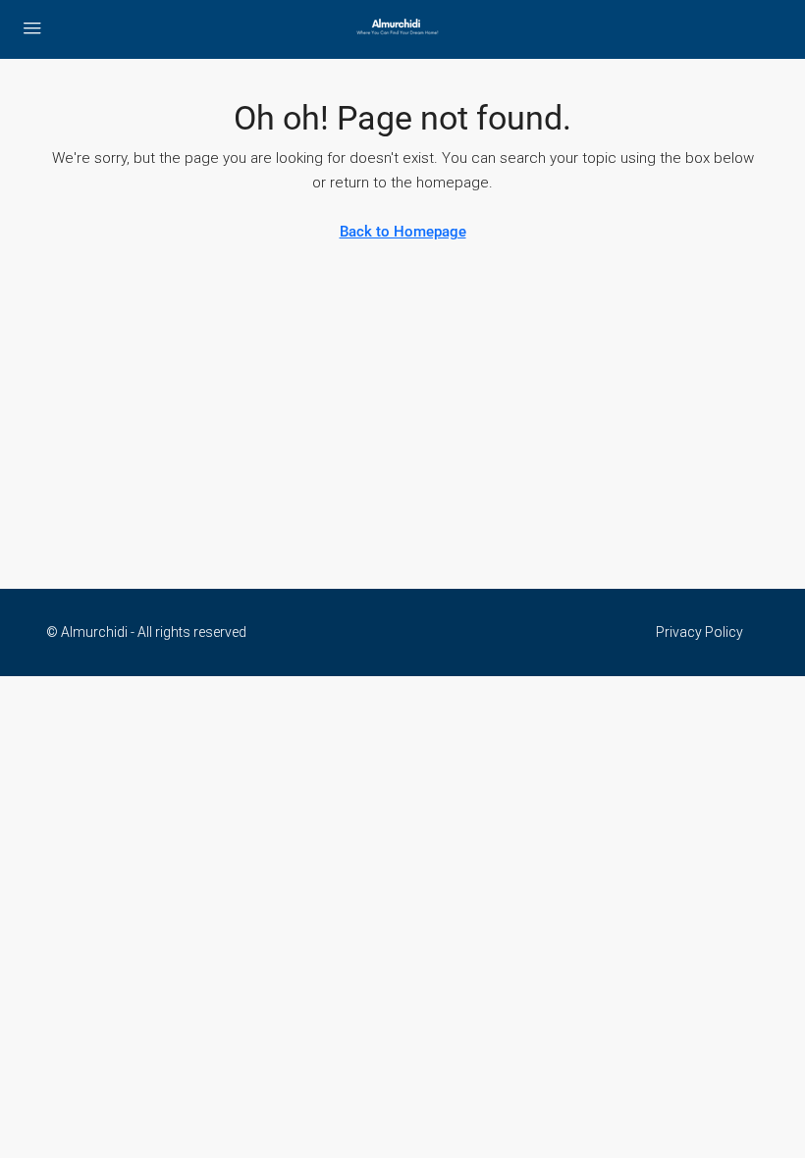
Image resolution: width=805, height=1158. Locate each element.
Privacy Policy (699, 632)
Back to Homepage (403, 231)
